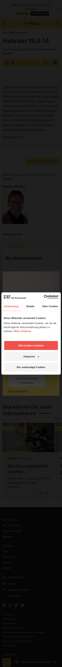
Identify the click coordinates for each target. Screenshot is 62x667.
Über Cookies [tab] (50, 306)
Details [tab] (30, 306)
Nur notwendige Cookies (31, 367)
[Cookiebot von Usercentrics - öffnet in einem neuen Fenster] (44, 297)
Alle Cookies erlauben (31, 345)
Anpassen (29, 356)
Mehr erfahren (22, 331)
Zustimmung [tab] (11, 306)
